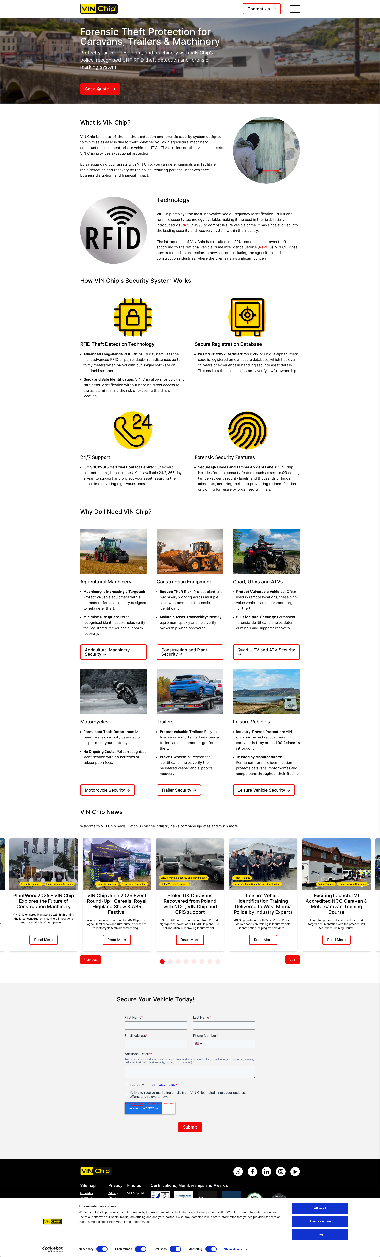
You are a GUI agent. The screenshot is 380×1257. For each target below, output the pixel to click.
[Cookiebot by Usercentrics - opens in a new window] (52, 1249)
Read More (43, 940)
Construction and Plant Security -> (184, 652)
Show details (233, 1249)
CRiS (185, 225)
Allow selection (320, 1221)
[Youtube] (295, 1171)
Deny (320, 1234)
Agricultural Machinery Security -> (107, 652)
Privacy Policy (113, 1195)
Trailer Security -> (179, 790)
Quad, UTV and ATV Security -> (266, 652)
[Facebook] (252, 1171)
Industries (86, 1193)
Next (293, 959)
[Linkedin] (266, 1171)
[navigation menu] (295, 9)
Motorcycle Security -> (107, 790)
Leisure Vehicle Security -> (264, 790)
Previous (90, 959)
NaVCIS (265, 247)
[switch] (140, 1249)
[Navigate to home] (99, 9)
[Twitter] (238, 1171)
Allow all (320, 1208)
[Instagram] (281, 1171)
